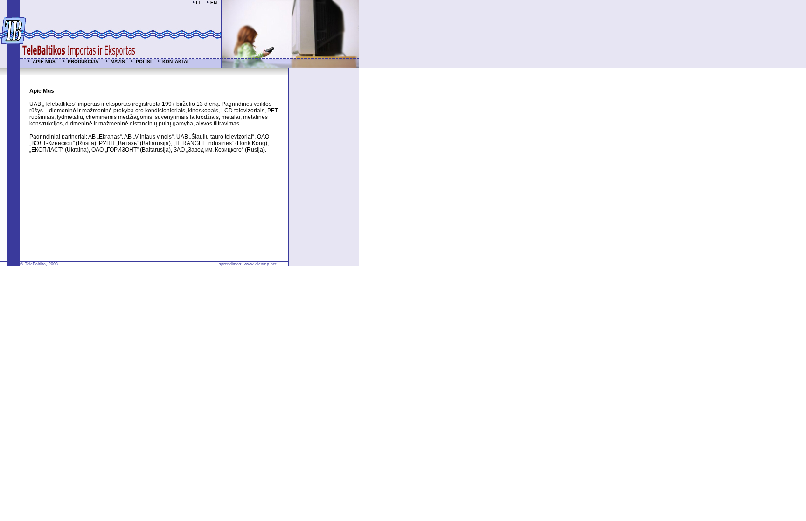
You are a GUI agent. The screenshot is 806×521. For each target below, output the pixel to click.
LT (198, 2)
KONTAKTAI (175, 61)
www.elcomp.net (260, 264)
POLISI (144, 61)
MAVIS (118, 61)
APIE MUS (45, 61)
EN (213, 2)
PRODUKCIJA (84, 61)
